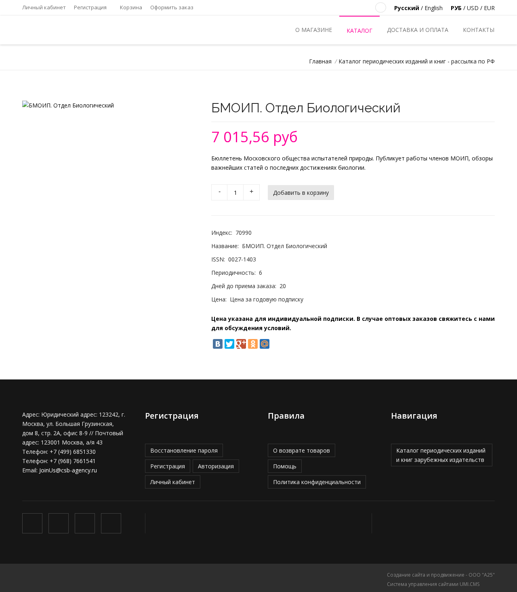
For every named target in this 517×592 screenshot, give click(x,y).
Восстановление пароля (184, 450)
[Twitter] (229, 344)
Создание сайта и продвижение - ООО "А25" (441, 574)
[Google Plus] (241, 344)
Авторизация (216, 466)
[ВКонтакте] (218, 344)
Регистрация (90, 7)
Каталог (359, 30)
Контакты (478, 30)
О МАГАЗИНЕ (313, 30)
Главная (320, 61)
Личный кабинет (44, 7)
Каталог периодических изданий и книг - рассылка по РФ (416, 61)
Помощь (284, 466)
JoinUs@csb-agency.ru (68, 470)
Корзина (130, 7)
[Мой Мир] (264, 344)
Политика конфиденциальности (317, 482)
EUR (489, 8)
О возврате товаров (301, 450)
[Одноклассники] (253, 344)
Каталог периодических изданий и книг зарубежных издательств (440, 455)
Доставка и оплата (417, 30)
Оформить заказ (171, 7)
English (434, 8)
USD (473, 8)
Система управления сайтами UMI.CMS (433, 584)
